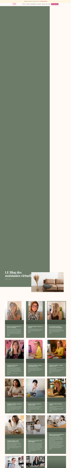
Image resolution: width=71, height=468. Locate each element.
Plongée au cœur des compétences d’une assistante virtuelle (56, 435)
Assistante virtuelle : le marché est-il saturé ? (35, 327)
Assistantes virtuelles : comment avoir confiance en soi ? (35, 366)
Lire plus (8, 335)
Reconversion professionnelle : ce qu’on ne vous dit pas (14, 327)
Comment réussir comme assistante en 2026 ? (12, 366)
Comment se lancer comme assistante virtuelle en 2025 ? (13, 441)
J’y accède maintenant (43, 1)
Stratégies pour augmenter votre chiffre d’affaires (35, 441)
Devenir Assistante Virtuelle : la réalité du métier (34, 404)
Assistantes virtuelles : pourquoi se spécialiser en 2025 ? (14, 404)
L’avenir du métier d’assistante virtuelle (55, 404)
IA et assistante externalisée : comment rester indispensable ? (56, 327)
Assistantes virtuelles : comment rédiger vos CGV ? (56, 366)
